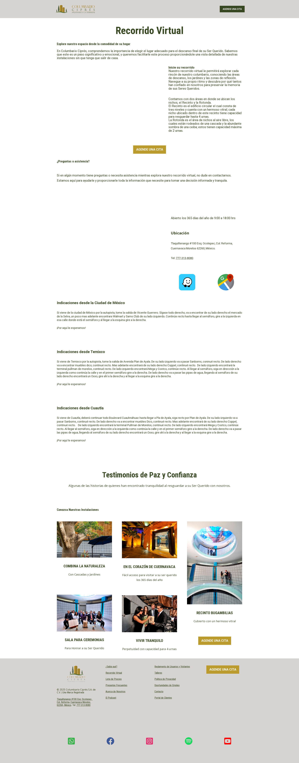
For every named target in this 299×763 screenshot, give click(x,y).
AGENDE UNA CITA (232, 9)
